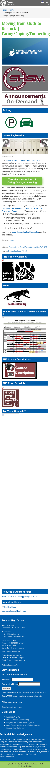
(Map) (23, 627)
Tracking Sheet (10, 607)
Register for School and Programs (20, 722)
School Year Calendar (15, 728)
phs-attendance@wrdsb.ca (14, 636)
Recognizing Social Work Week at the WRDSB (28, 247)
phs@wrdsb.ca (18, 648)
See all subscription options (12, 707)
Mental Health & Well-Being (17, 719)
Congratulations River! (17, 251)
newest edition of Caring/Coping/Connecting (23, 160)
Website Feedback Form (11, 665)
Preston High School (12, 3)
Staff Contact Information (11, 651)
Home (4, 9)
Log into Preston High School (16, 764)
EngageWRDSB (13, 716)
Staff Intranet (34, 764)
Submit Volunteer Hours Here (14, 611)
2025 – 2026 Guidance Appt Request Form (19, 596)
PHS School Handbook (25, 766)
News (11, 9)
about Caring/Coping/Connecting (25, 232)
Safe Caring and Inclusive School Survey (23, 725)
